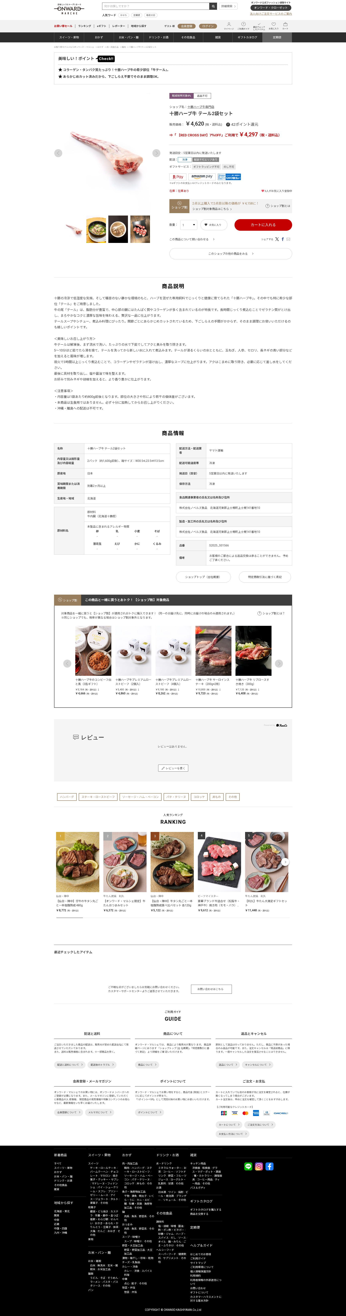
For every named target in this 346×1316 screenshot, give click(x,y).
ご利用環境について (202, 1267)
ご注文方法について (258, 1124)
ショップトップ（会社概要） (203, 577)
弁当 (134, 1292)
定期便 (136, 15)
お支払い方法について (231, 1134)
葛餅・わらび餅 (99, 1219)
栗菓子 (94, 1202)
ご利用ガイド (243, 29)
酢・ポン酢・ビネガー (171, 1229)
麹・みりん (174, 1241)
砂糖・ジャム (166, 1233)
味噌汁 (138, 1241)
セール (63, 26)
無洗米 (101, 1265)
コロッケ (199, 797)
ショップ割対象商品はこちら (210, 209)
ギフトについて (199, 1292)
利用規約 (195, 1275)
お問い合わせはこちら (210, 989)
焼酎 (180, 1192)
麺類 (90, 1273)
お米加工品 (104, 1269)
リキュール (169, 1199)
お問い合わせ (198, 1288)
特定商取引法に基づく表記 (265, 577)
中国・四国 (60, 1228)
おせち (123, 15)
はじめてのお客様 (200, 1254)
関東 (56, 1215)
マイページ (229, 29)
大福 (92, 1231)
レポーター (118, 26)
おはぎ (111, 1231)
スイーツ (93, 1163)
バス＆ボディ (198, 1187)
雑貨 (218, 37)
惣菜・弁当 (128, 1287)
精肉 (126, 1167)
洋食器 (196, 1167)
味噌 (173, 1226)
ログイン (208, 26)
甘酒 (170, 1183)
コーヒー (168, 1171)
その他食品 (188, 37)
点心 (126, 1283)
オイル (162, 1241)
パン (91, 1290)
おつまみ (127, 1224)
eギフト (101, 26)
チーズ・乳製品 (131, 1262)
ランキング (84, 26)
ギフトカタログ (247, 37)
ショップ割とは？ (274, 613)
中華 (124, 1279)
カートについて (227, 1124)
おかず (99, 37)
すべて (57, 1163)
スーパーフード (167, 1254)
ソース (182, 1237)
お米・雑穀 (94, 1261)
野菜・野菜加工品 (134, 1249)
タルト (114, 1199)
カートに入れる (263, 225)
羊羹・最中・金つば (106, 1215)
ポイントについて (147, 1112)
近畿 (56, 1224)
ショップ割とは (280, 206)
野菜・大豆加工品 (132, 1245)
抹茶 (115, 1227)
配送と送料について (68, 1064)
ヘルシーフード (165, 1249)
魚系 (134, 1216)
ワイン (172, 1192)
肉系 (126, 1216)
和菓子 (92, 1207)
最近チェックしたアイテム (259, 28)
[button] (61, 862)
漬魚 (134, 1195)
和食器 (206, 1167)
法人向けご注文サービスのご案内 (271, 13)
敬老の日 (150, 15)
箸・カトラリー (203, 1175)
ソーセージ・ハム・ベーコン (140, 797)
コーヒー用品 (205, 1179)
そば (102, 1277)
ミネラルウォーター (170, 1167)
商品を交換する (199, 1213)
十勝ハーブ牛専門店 (200, 107)
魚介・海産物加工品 (134, 1191)
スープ (128, 1241)
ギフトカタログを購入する (205, 1209)
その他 (232, 797)
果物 (90, 1239)
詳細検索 (226, 6)
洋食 (136, 1270)
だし (173, 1237)
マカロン (105, 1175)
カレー (128, 1270)
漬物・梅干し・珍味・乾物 (137, 1258)
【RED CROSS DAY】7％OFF (198, 135)
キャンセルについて (256, 1064)
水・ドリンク (164, 1163)
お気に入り (274, 29)
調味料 (160, 1221)
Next (156, 153)
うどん (94, 1277)
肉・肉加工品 (130, 1163)
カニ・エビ (143, 1199)
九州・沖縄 (60, 1232)
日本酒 (162, 1192)
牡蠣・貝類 (135, 1203)
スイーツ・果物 (69, 37)
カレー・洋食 (130, 1266)
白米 (92, 1265)
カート (285, 29)
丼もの (216, 797)
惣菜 (126, 1292)
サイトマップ (198, 1262)
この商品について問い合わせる (189, 239)
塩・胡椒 (163, 1226)
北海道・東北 (62, 1211)
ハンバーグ (67, 797)
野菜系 (143, 1216)
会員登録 (186, 26)
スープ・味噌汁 (131, 1236)
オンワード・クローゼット (271, 7)
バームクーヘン (99, 1171)
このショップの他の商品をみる (228, 253)
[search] (213, 6)
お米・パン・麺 (129, 37)
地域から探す (139, 26)
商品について (145, 1064)
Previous (58, 153)
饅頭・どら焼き (99, 1211)
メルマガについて (98, 1112)
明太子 (143, 1195)
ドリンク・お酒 (158, 37)
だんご (101, 1231)
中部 (56, 1219)
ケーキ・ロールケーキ (103, 1167)
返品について (226, 1064)
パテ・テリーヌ (176, 797)
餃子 (134, 1283)
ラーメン (95, 1281)
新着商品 (60, 1155)
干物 (126, 1195)
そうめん (113, 1277)
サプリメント (171, 1258)
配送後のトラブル (100, 1064)
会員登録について (66, 1112)
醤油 (180, 1226)
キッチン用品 (198, 1163)
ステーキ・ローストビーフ (98, 797)
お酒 (158, 1187)
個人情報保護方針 (200, 1271)
